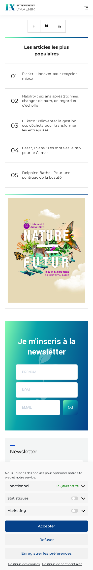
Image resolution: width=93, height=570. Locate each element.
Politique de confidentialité (62, 564)
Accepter (46, 526)
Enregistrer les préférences (46, 553)
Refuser (46, 539)
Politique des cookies (24, 564)
